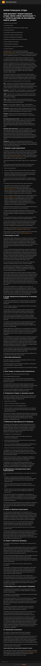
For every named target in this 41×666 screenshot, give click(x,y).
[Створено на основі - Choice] (24, 664)
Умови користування (26, 661)
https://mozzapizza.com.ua (9, 52)
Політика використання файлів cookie (15, 661)
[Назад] (3, 2)
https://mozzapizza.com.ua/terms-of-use (22, 229)
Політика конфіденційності (35, 661)
